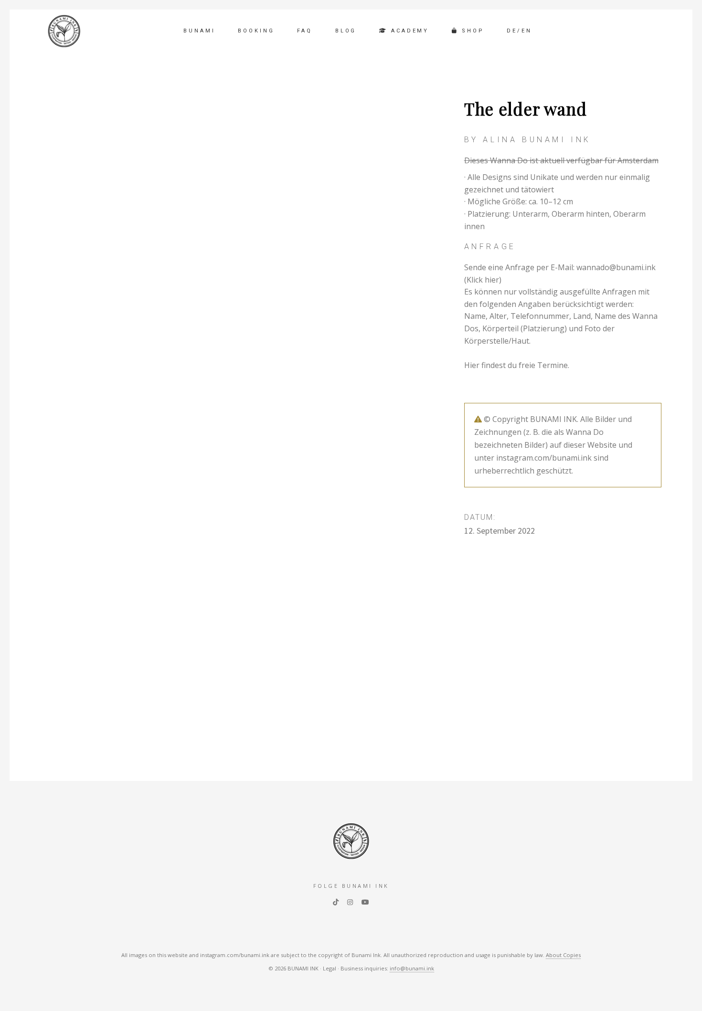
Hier (471, 365)
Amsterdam (638, 160)
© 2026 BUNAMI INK (293, 968)
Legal (329, 968)
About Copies (563, 954)
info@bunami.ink (412, 968)
